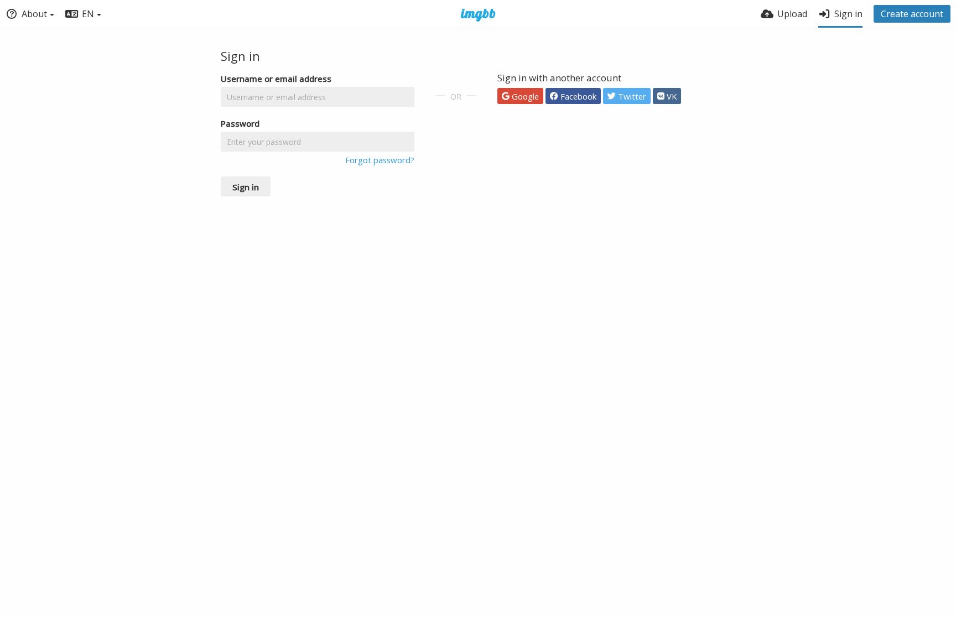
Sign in (245, 187)
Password (240, 123)
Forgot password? (379, 159)
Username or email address (276, 78)
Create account (912, 14)
